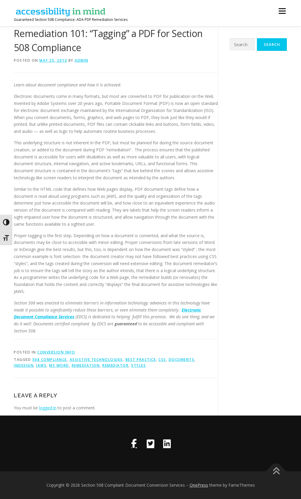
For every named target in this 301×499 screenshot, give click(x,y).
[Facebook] (134, 443)
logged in (47, 408)
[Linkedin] (167, 443)
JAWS (41, 365)
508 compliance (49, 359)
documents (182, 359)
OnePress (199, 485)
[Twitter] (150, 443)
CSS (162, 359)
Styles (138, 365)
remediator (115, 365)
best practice (141, 359)
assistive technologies (96, 359)
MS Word (59, 365)
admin (81, 60)
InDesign (24, 365)
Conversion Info (56, 352)
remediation (86, 365)
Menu (282, 11)
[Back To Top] (276, 471)
